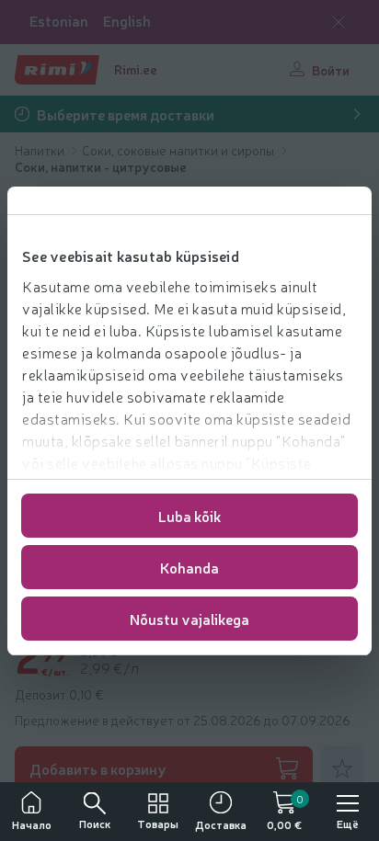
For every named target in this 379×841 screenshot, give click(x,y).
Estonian (58, 20)
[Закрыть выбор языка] (338, 22)
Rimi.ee (135, 69)
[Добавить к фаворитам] (342, 768)
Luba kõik (189, 516)
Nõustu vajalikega (189, 618)
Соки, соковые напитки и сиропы (179, 150)
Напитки (41, 150)
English (127, 20)
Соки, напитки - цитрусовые (101, 166)
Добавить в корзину (98, 768)
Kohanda (189, 567)
